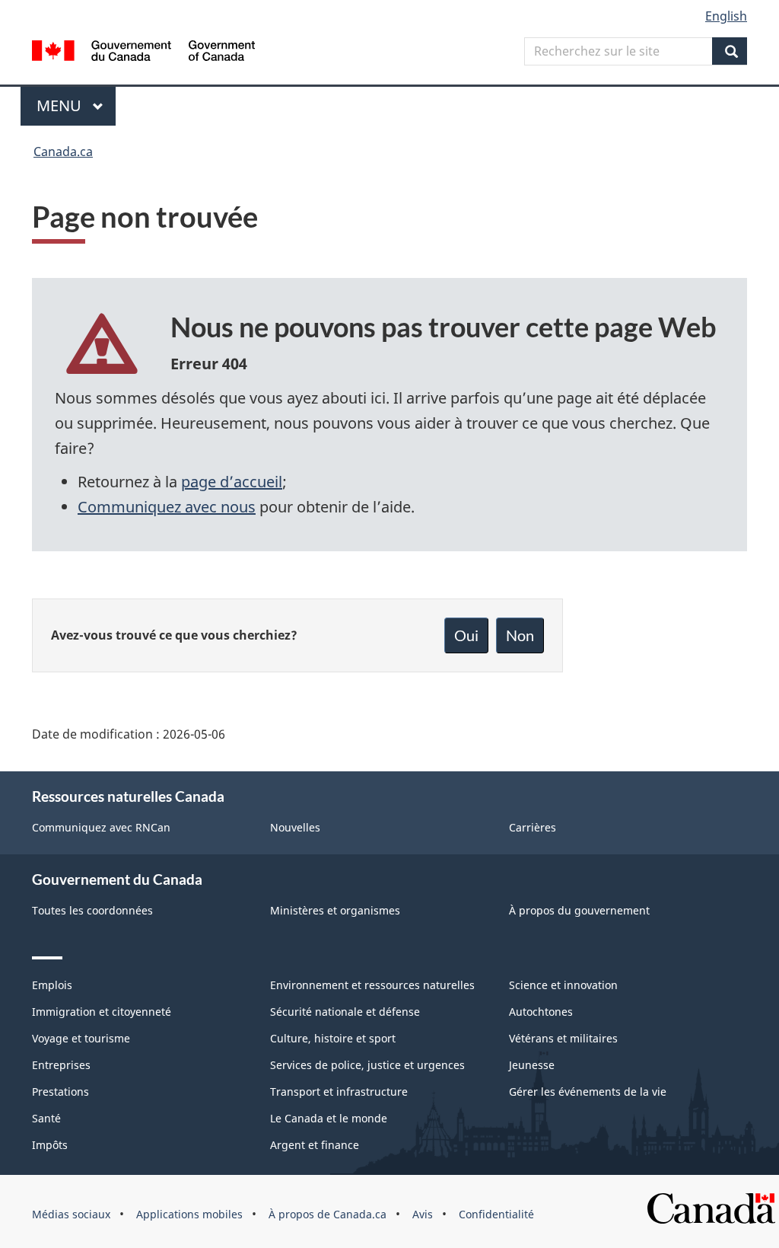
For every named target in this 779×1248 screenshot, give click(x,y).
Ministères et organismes (335, 910)
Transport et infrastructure (339, 1091)
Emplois (52, 985)
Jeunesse (532, 1065)
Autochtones (541, 1011)
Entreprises (61, 1065)
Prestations (60, 1091)
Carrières (532, 827)
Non (520, 635)
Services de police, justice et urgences (367, 1065)
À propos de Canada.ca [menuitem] (327, 1214)
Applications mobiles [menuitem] (189, 1214)
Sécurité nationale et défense (345, 1011)
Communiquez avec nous (167, 506)
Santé (46, 1118)
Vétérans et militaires (563, 1038)
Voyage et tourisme (81, 1038)
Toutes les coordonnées (92, 910)
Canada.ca (63, 151)
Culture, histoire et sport (333, 1038)
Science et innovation (563, 985)
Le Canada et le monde (328, 1118)
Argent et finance (314, 1145)
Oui (466, 635)
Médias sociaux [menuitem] (71, 1214)
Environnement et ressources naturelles (372, 985)
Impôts (50, 1145)
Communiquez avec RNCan (101, 827)
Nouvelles (295, 827)
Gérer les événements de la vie (587, 1091)
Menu (76, 105)
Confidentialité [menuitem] (496, 1214)
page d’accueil (231, 481)
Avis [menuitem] (422, 1214)
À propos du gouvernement (579, 910)
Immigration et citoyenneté (101, 1011)
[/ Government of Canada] (143, 52)
